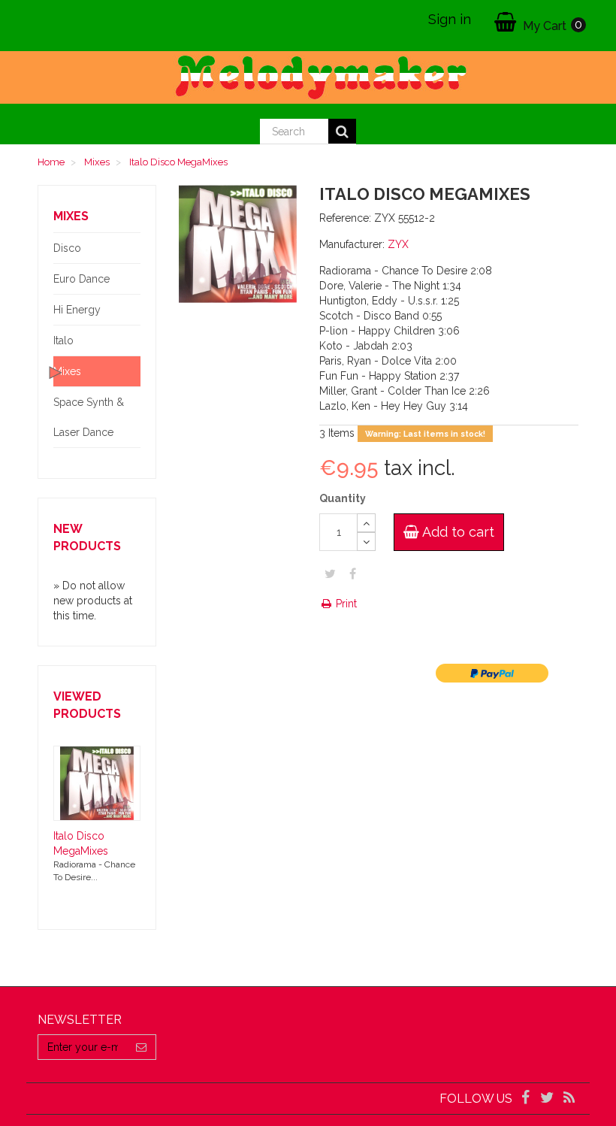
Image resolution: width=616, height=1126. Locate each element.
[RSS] (569, 1099)
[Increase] (366, 522)
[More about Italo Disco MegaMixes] (96, 783)
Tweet (330, 573)
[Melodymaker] (308, 77)
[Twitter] (549, 1099)
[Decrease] (366, 541)
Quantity (342, 498)
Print (345, 604)
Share (352, 573)
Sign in (449, 19)
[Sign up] (141, 1047)
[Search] (342, 131)
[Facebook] (526, 1099)
